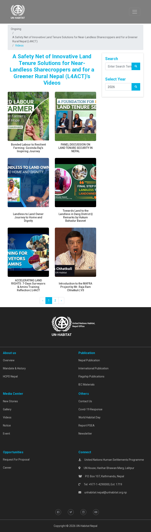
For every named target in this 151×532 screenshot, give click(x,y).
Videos (7, 417)
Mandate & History (14, 368)
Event (6, 433)
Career (7, 467)
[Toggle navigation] (134, 12)
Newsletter (85, 433)
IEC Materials (86, 384)
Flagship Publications (91, 376)
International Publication (93, 368)
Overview (9, 360)
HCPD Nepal (10, 376)
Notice (7, 425)
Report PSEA (86, 425)
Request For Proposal (16, 459)
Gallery (7, 409)
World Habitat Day (89, 417)
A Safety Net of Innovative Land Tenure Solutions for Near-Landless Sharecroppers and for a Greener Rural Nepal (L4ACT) (75, 39)
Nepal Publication (89, 360)
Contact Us (85, 401)
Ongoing (16, 29)
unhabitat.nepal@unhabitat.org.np (105, 492)
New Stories (10, 401)
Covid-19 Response (90, 409)
